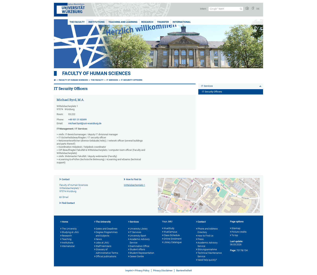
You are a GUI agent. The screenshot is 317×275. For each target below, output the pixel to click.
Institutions (96, 22)
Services (134, 221)
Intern (203, 8)
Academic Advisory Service (140, 241)
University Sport (138, 235)
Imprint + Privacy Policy (137, 270)
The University (69, 228)
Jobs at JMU (102, 242)
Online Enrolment (172, 238)
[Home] (55, 80)
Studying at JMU (70, 232)
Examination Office (139, 246)
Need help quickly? (207, 259)
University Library (138, 228)
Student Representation (142, 253)
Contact (66, 179)
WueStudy (169, 228)
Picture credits (239, 231)
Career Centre (137, 256)
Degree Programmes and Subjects (107, 234)
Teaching (66, 239)
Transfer (163, 22)
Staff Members (103, 246)
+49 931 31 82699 (77, 119)
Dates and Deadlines (106, 228)
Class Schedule (172, 235)
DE (257, 8)
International (182, 22)
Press (201, 239)
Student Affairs (137, 249)
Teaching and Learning (122, 22)
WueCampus (170, 231)
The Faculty (77, 22)
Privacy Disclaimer (162, 270)
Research (147, 22)
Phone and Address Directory (208, 230)
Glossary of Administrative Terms (107, 251)
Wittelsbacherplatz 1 (134, 185)
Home (65, 221)
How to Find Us (133, 179)
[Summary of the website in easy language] (247, 8)
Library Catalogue (173, 242)
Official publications (106, 256)
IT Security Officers (131, 80)
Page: (233, 250)
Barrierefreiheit (184, 270)
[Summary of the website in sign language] (252, 8)
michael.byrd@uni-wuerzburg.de (84, 123)
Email (65, 197)
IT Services (112, 80)
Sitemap (236, 228)
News (99, 239)
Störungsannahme (207, 249)
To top (235, 235)
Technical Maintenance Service (210, 255)
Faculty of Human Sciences (96, 73)
